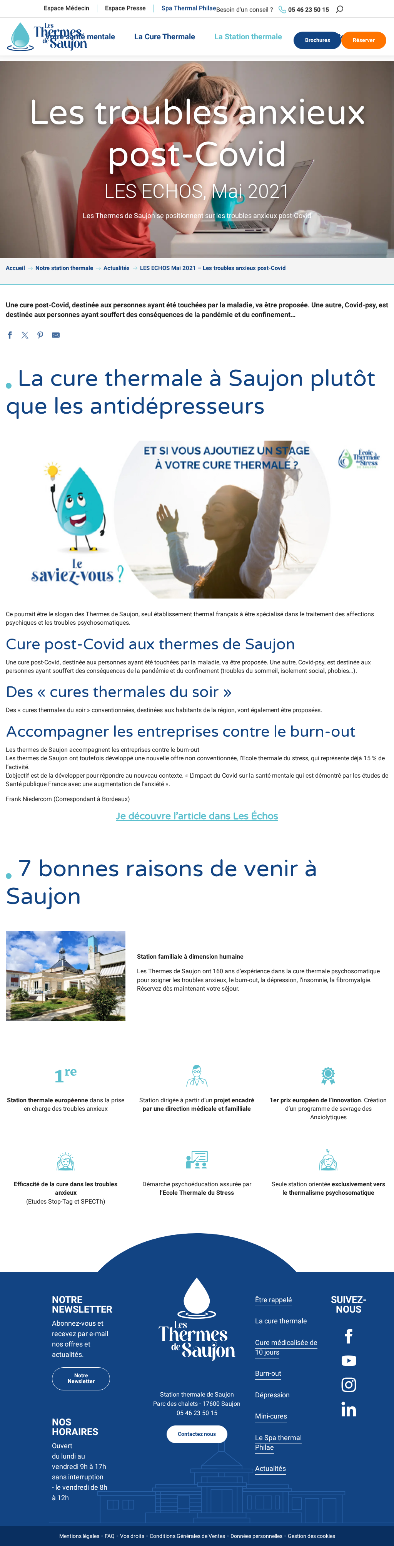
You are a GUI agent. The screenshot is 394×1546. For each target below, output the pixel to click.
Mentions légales (79, 1536)
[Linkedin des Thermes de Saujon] (348, 1415)
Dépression (272, 1395)
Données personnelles (256, 1536)
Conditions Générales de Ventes (187, 1536)
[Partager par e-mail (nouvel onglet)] (56, 336)
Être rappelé (273, 1300)
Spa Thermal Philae (189, 8)
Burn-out (268, 1373)
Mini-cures (271, 1416)
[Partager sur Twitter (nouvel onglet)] (25, 336)
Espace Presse (125, 8)
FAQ (110, 1536)
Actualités (270, 1468)
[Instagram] (348, 1391)
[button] (339, 9)
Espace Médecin (66, 8)
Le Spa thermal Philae (278, 1442)
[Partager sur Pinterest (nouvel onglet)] (40, 336)
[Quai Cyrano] (197, 1319)
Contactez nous (197, 1434)
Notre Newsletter (81, 1378)
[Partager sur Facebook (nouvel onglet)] (9, 336)
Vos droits (132, 1536)
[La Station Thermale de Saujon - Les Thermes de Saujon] (47, 36)
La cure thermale (281, 1321)
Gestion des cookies (311, 1536)
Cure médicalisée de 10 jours (286, 1347)
